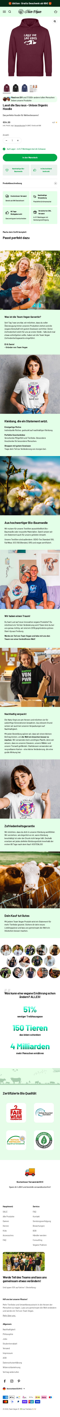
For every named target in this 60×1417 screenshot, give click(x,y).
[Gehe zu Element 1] (7, 88)
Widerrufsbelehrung (11, 1367)
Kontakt (36, 1216)
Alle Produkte (8, 1216)
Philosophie (8, 1334)
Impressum (8, 1353)
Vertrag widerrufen (11, 1372)
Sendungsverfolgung (42, 1221)
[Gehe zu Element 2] (16, 88)
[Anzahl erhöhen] (17, 140)
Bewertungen (39, 1226)
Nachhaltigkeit (9, 1329)
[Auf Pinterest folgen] (19, 1381)
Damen (6, 1221)
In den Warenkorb (30, 157)
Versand (6, 1348)
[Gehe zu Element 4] (33, 89)
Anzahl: (6, 135)
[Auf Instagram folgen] (12, 1381)
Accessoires (8, 1235)
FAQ (4, 1240)
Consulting (37, 1240)
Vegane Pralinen (40, 1245)
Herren (6, 1226)
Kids (5, 1231)
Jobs (5, 1339)
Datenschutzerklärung (12, 1362)
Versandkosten (19, 125)
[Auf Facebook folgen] (5, 1381)
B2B (34, 1231)
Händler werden (39, 1235)
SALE (5, 1212)
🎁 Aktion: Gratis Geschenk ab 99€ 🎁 (30, 3)
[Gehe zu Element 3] (24, 88)
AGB (5, 1358)
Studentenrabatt (10, 1343)
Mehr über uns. (9, 1315)
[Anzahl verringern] (6, 140)
